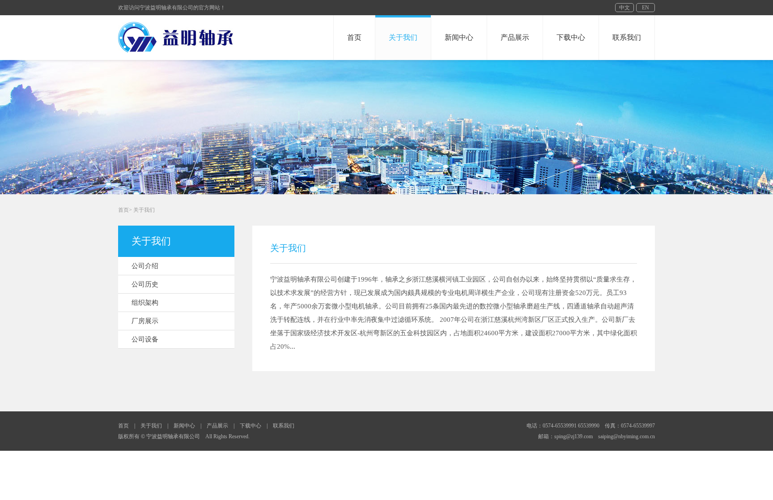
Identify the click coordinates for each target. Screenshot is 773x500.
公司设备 (145, 339)
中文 (624, 7)
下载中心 (570, 37)
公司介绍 (145, 265)
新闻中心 (459, 37)
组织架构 (145, 302)
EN (645, 7)
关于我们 (403, 37)
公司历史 (145, 284)
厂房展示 (145, 321)
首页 (354, 37)
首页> (125, 210)
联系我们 (626, 37)
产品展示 (515, 37)
